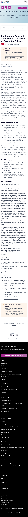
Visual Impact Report (6, 453)
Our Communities (5, 432)
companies (16, 28)
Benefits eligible (6, 193)
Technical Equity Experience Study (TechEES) (11, 447)
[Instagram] (2, 7)
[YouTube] (14, 512)
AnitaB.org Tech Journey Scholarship (10, 465)
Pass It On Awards (5, 463)
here (8, 288)
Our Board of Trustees (6, 371)
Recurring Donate (5, 424)
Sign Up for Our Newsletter (13, 355)
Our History (4, 366)
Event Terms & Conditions (7, 500)
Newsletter (3, 488)
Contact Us (3, 485)
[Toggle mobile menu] (25, 2)
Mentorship (4, 386)
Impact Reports (4, 450)
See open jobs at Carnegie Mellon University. (13, 53)
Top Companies (4, 456)
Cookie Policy (4, 499)
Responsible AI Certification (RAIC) (9, 408)
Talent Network (4, 395)
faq (22, 8)
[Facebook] (6, 7)
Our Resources (4, 473)
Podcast (3, 478)
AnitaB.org (20, 508)
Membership (4, 397)
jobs (9, 28)
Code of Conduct (5, 502)
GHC (2, 414)
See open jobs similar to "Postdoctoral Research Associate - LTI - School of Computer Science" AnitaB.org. (14, 57)
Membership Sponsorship (7, 429)
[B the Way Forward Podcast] (19, 512)
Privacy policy (11, 338)
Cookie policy (17, 338)
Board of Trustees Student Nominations (10, 374)
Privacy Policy (4, 495)
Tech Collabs (4, 411)
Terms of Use (4, 497)
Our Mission (4, 363)
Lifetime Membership (6, 400)
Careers (3, 379)
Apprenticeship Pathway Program (9, 389)
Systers (3, 435)
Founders (3, 392)
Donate (3, 421)
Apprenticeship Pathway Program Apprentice (11, 403)
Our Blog (3, 475)
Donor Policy (4, 504)
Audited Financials (5, 377)
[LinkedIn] (9, 7)
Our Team (3, 368)
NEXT (2, 406)
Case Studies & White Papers (8, 445)
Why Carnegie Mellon (17, 280)
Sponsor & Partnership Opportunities (10, 426)
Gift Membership (5, 437)
